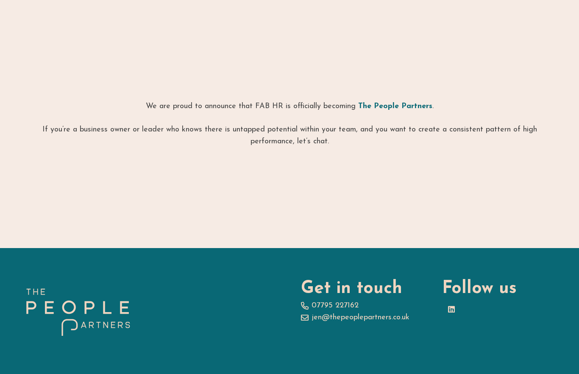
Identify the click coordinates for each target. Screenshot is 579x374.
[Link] (78, 311)
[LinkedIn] (451, 309)
